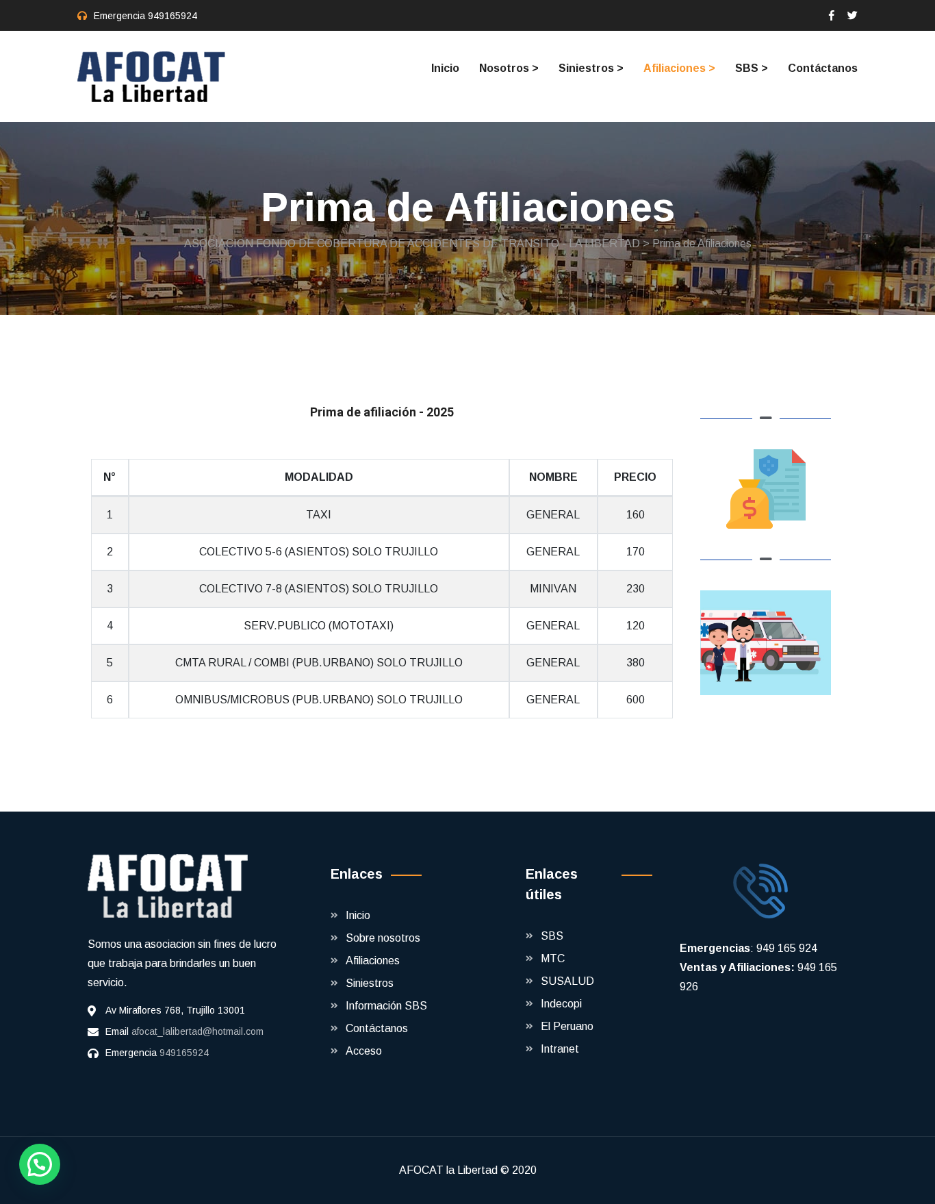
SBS (552, 936)
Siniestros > (591, 68)
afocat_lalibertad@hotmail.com (197, 1031)
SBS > (751, 68)
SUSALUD (567, 981)
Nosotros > (509, 68)
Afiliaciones (373, 960)
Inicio (445, 68)
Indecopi (561, 1003)
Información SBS (386, 1006)
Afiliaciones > (679, 68)
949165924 (172, 15)
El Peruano (567, 1026)
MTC (553, 958)
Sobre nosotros (383, 938)
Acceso (364, 1051)
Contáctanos (823, 68)
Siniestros (370, 983)
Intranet (560, 1049)
